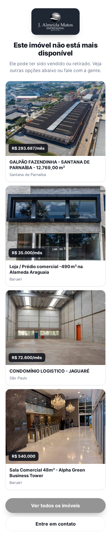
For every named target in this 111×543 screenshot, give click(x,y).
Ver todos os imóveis (55, 505)
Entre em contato (56, 524)
